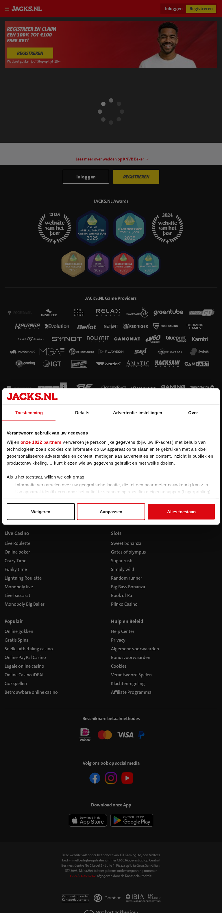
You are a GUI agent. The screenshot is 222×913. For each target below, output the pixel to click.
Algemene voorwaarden (135, 649)
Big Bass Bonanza (128, 587)
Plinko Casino (124, 604)
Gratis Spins (16, 640)
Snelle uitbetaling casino (29, 649)
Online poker (17, 552)
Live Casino (17, 533)
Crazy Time (15, 561)
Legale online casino (24, 666)
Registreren (201, 9)
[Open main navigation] (8, 8)
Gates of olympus (128, 552)
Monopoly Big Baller (25, 604)
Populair (14, 621)
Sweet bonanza (126, 543)
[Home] (28, 8)
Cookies (119, 666)
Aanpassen (111, 511)
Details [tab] (82, 412)
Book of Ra (121, 595)
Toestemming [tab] (29, 412)
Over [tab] (193, 412)
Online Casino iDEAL (24, 675)
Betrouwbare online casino (31, 692)
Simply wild (122, 569)
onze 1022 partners (41, 441)
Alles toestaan (181, 511)
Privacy (118, 640)
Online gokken (19, 631)
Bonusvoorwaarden (130, 657)
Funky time (16, 569)
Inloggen (174, 9)
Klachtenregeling (128, 683)
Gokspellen (16, 683)
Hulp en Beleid (127, 621)
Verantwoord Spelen (131, 675)
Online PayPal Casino (25, 657)
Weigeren (40, 511)
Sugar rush (121, 561)
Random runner (126, 578)
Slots (116, 533)
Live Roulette (17, 543)
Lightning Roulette (23, 578)
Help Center (122, 631)
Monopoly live (19, 587)
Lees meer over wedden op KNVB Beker (110, 159)
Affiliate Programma (131, 692)
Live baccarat (17, 595)
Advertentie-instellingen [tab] (137, 412)
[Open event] (111, 734)
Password (13, 123)
